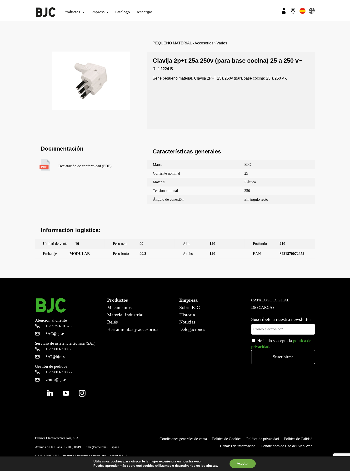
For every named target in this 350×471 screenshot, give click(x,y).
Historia (187, 314)
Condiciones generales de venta (183, 439)
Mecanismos (119, 307)
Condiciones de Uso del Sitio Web (286, 446)
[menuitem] (302, 11)
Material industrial (125, 314)
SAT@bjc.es (55, 357)
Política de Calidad (298, 439)
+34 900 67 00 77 (58, 372)
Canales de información (237, 446)
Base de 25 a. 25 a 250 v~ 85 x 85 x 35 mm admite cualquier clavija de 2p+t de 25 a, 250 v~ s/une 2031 (242, 275)
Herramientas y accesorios (132, 329)
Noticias (187, 321)
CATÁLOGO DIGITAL (270, 300)
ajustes (211, 466)
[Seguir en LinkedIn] (49, 393)
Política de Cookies (226, 439)
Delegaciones (192, 329)
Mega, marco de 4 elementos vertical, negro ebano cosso (75, 275)
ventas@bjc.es (56, 380)
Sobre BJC (189, 307)
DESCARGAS (263, 307)
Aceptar (243, 463)
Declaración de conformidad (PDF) (84, 166)
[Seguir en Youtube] (66, 393)
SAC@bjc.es (55, 334)
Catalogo (122, 12)
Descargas (144, 12)
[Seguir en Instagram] (82, 393)
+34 (58, 326)
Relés (112, 321)
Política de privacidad (262, 439)
